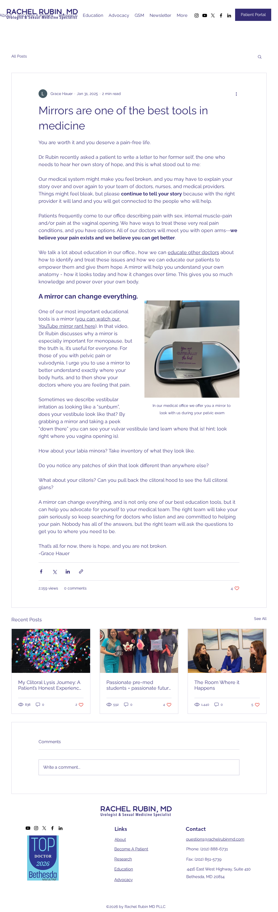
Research (123, 859)
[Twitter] (213, 15)
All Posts (19, 56)
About (120, 839)
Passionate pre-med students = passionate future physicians (139, 685)
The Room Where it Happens (216, 685)
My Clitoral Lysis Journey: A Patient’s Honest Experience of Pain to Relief (50, 685)
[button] (259, 56)
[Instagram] (196, 15)
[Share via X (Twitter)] (54, 571)
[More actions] (236, 93)
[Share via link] (81, 571)
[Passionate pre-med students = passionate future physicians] (139, 651)
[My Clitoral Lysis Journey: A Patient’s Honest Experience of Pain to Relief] (51, 651)
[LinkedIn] (229, 15)
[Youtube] (204, 15)
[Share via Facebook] (41, 571)
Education (123, 869)
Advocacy (123, 879)
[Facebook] (221, 15)
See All (260, 618)
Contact (196, 829)
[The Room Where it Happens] (227, 651)
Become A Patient (131, 849)
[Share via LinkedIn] (67, 571)
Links (121, 829)
